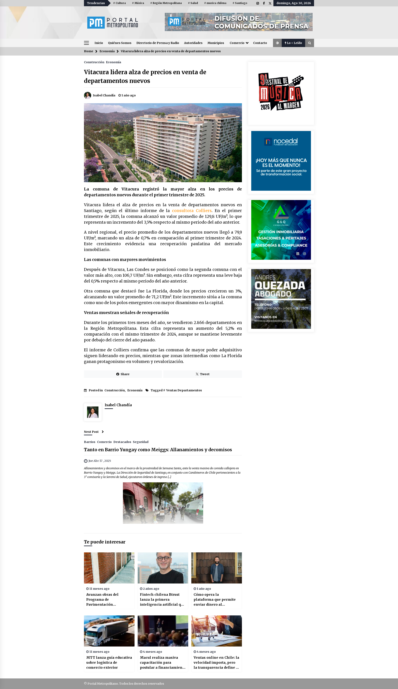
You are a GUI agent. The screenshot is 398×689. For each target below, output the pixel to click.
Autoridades (193, 43)
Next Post (91, 432)
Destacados (122, 441)
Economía (113, 62)
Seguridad (140, 441)
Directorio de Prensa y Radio (157, 43)
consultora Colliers (192, 210)
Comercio (237, 43)
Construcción (94, 62)
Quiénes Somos (119, 43)
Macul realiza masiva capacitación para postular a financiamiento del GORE (163, 662)
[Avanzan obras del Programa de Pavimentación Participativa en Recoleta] (109, 567)
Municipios (215, 43)
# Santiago (240, 3)
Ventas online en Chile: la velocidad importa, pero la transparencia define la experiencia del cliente (216, 662)
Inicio (99, 43)
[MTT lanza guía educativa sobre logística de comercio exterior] (109, 631)
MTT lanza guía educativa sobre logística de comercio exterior (109, 662)
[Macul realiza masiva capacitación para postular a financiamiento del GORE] (163, 631)
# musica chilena (215, 3)
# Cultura (119, 3)
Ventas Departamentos (184, 390)
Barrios (89, 441)
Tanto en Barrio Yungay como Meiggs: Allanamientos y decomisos (158, 449)
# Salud (193, 3)
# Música (138, 3)
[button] (277, 43)
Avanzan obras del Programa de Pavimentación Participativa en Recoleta (108, 599)
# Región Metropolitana (166, 3)
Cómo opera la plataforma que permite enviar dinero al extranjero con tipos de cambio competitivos (215, 599)
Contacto (260, 43)
